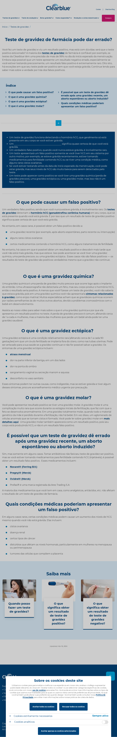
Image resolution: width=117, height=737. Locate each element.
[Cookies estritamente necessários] (11, 716)
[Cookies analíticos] (11, 722)
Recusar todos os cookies (73, 707)
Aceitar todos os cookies (43, 707)
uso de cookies (39, 690)
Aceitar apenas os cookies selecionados (58, 731)
